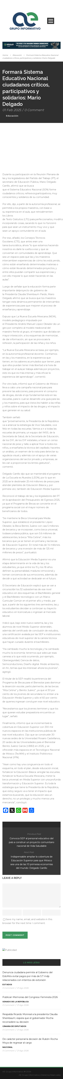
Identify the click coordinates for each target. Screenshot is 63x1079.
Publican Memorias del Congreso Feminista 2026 (30, 997)
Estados (7, 984)
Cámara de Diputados (14, 1026)
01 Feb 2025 (11, 110)
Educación (17, 55)
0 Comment (34, 110)
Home (5, 55)
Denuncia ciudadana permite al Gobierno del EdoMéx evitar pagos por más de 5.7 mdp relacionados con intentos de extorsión (27, 976)
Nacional (7, 1047)
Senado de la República (15, 1002)
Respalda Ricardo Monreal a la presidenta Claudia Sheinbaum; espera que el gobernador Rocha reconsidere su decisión (30, 1018)
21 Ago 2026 (22, 988)
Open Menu (50, 21)
